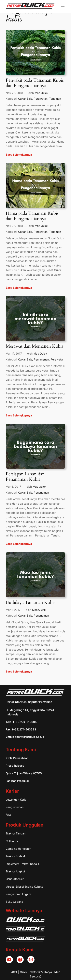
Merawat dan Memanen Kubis (34, 346)
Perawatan (41, 98)
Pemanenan (41, 359)
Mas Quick (41, 93)
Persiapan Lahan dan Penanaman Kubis (25, 476)
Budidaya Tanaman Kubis (30, 602)
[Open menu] (63, 6)
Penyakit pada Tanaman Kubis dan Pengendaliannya (35, 83)
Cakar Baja (25, 98)
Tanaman (55, 98)
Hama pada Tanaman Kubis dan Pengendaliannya (32, 216)
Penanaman (41, 492)
